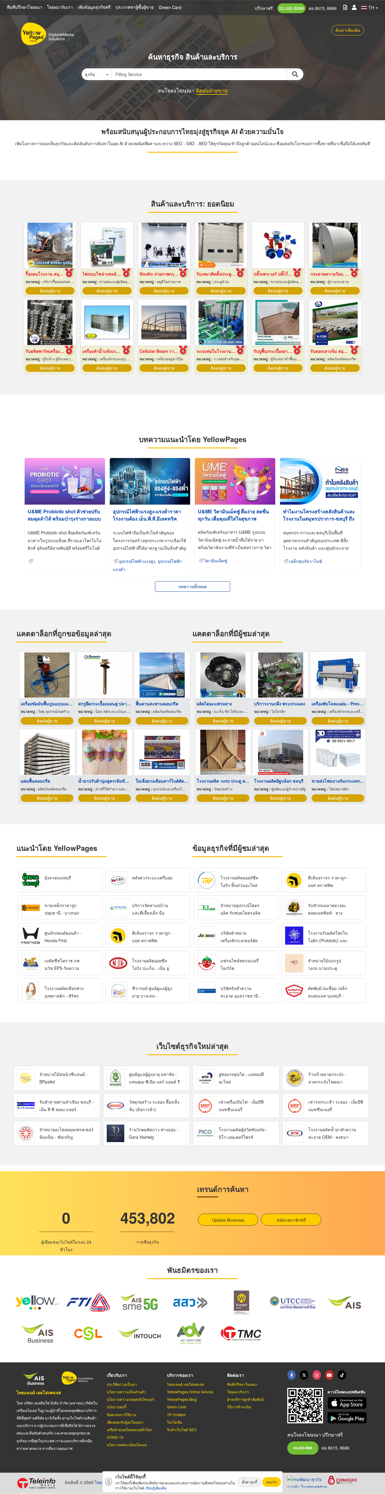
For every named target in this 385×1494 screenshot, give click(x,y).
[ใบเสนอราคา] (345, 6)
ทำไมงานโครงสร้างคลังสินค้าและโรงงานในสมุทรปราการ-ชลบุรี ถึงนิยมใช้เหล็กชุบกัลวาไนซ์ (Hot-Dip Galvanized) (319, 522)
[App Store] (348, 1403)
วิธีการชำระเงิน (239, 1406)
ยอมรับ (271, 1481)
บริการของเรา (180, 1375)
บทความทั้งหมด (192, 586)
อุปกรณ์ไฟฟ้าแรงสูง (137, 561)
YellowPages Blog (182, 1399)
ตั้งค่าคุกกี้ (249, 1481)
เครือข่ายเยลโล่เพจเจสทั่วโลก (129, 1429)
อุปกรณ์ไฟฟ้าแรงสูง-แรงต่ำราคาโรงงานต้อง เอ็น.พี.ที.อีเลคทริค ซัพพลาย (147, 518)
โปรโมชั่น (174, 1422)
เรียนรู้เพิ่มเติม (156, 1487)
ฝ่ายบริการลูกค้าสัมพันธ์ (245, 1399)
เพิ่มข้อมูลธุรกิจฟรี (94, 7)
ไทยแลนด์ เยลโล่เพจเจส (39, 1392)
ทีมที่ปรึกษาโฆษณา (24, 7)
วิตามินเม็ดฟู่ (215, 561)
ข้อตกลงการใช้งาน (121, 1414)
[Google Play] (348, 1418)
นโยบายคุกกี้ (116, 1406)
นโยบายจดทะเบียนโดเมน (127, 1444)
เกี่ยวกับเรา (117, 1375)
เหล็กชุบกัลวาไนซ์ (305, 561)
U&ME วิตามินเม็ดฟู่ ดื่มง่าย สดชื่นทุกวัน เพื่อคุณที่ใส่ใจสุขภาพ (233, 515)
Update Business (228, 1220)
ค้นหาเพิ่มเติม (347, 30)
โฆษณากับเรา (60, 7)
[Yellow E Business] (291, 1375)
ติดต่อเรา (235, 1375)
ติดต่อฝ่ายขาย (212, 90)
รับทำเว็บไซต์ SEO (181, 1429)
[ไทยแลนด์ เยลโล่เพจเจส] (304, 1375)
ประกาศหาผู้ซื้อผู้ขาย (135, 7)
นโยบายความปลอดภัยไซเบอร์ (130, 1399)
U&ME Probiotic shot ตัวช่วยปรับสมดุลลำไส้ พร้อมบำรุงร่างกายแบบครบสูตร (64, 518)
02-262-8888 (291, 8)
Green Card (170, 7)
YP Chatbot (176, 1414)
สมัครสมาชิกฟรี (291, 1220)
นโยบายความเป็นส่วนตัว (126, 1391)
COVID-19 (115, 1437)
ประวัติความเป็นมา (122, 1384)
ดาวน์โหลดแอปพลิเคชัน (346, 1392)
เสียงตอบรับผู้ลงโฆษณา (125, 1422)
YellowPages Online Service (190, 1391)
